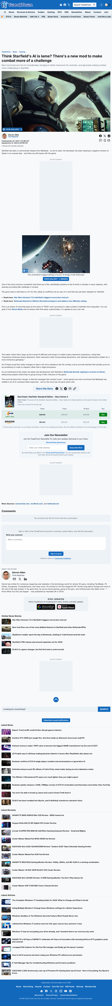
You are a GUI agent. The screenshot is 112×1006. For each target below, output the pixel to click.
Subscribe (69, 512)
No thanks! (56, 517)
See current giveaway (56, 504)
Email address (42, 508)
